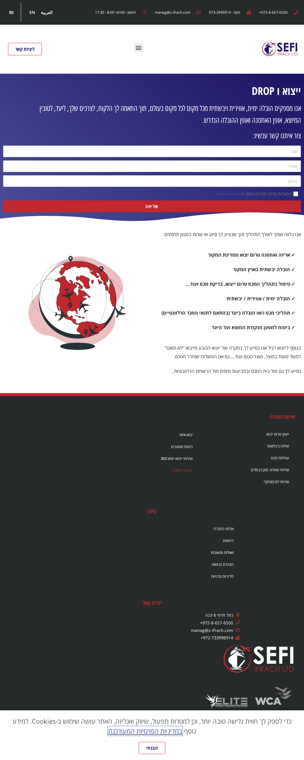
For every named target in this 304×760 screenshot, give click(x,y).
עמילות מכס (280, 458)
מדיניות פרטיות (222, 576)
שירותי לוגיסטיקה (276, 481)
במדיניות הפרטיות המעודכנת (145, 730)
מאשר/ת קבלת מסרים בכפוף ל (253, 194)
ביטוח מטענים (182, 446)
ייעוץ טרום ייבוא (277, 434)
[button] (139, 47)
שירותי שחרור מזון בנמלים (270, 469)
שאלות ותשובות (222, 552)
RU (11, 12)
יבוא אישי (186, 434)
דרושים (228, 540)
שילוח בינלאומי (278, 446)
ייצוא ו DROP (183, 470)
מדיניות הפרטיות (228, 194)
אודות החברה (223, 528)
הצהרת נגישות (223, 564)
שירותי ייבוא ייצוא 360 (177, 458)
